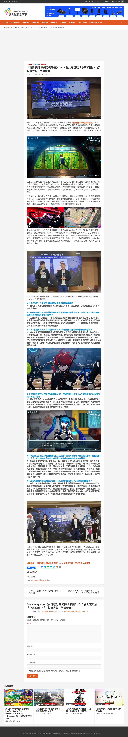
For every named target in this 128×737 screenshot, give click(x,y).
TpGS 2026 (82, 23)
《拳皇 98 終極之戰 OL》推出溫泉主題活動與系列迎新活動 (44, 592)
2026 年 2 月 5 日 (41, 714)
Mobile (107, 2)
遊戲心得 (45, 23)
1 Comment (47, 74)
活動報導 (72, 23)
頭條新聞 (8, 704)
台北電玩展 (40, 580)
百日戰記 (47, 580)
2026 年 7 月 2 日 (10, 721)
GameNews (15, 23)
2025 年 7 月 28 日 (101, 714)
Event (118, 2)
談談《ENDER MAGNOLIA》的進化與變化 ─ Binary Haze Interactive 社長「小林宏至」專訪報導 (83, 592)
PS (86, 2)
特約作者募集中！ (95, 23)
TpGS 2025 (33, 580)
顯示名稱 (30, 646)
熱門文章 (28, 701)
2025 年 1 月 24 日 (32, 74)
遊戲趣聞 (53, 704)
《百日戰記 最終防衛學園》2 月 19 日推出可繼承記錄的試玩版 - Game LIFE (65, 611)
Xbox (97, 2)
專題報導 (26, 23)
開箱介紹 (35, 23)
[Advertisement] (64, 44)
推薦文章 (21, 701)
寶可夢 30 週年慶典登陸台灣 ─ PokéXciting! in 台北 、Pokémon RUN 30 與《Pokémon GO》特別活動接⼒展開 (18, 714)
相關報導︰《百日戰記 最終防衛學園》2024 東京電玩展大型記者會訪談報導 (58, 563)
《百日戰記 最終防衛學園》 (82, 123)
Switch (91, 2)
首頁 (7, 23)
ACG (112, 2)
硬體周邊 (54, 23)
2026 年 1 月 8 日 (71, 714)
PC (102, 2)
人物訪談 (63, 23)
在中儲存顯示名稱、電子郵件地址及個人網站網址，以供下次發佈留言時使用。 (56, 671)
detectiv (41, 74)
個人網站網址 (31, 663)
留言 (29, 623)
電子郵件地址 (31, 654)
